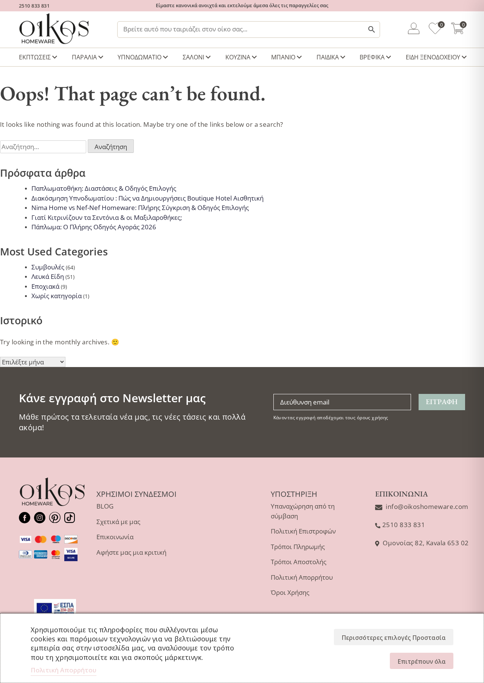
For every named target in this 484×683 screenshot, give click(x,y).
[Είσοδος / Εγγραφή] (413, 29)
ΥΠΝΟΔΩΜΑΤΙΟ (139, 57)
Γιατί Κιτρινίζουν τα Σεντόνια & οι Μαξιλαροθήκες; (106, 217)
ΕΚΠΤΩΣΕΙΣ (35, 57)
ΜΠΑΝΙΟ (283, 57)
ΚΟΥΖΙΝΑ (237, 57)
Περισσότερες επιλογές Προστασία (393, 637)
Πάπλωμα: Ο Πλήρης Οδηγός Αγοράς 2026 (93, 226)
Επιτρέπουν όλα (421, 661)
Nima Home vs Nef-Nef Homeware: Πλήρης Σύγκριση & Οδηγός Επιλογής (140, 207)
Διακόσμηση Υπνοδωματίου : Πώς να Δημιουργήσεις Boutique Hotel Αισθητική (147, 198)
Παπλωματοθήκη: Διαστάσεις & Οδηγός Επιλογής (103, 188)
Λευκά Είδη (47, 276)
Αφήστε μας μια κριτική (131, 552)
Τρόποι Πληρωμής (298, 546)
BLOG (104, 506)
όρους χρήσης (372, 417)
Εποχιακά (45, 286)
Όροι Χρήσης (290, 592)
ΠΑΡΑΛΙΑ (84, 57)
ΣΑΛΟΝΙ (193, 57)
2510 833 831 (34, 5)
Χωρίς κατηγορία (56, 295)
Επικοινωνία (114, 536)
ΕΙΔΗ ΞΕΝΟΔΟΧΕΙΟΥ (433, 57)
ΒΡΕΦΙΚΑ (372, 57)
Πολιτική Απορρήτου (302, 577)
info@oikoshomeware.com (427, 506)
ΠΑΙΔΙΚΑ (327, 57)
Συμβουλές (47, 267)
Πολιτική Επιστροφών (303, 531)
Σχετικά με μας (118, 521)
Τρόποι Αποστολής (298, 561)
